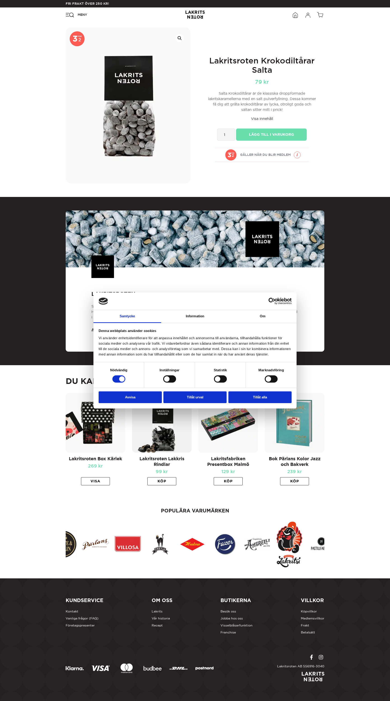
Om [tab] (262, 316)
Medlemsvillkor (312, 618)
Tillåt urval (195, 397)
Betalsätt (308, 632)
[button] (180, 38)
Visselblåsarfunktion (237, 625)
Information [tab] (195, 316)
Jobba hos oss (232, 618)
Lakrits (157, 611)
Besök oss (228, 611)
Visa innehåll (262, 118)
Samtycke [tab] (127, 316)
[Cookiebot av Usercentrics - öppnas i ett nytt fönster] (272, 301)
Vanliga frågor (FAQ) (82, 618)
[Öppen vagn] (320, 14)
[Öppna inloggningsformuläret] (308, 14)
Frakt (305, 625)
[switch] (169, 379)
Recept (157, 625)
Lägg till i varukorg (271, 134)
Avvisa (130, 397)
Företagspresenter (80, 625)
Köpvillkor (309, 611)
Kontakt (72, 611)
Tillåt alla (260, 397)
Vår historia (161, 618)
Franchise (228, 632)
